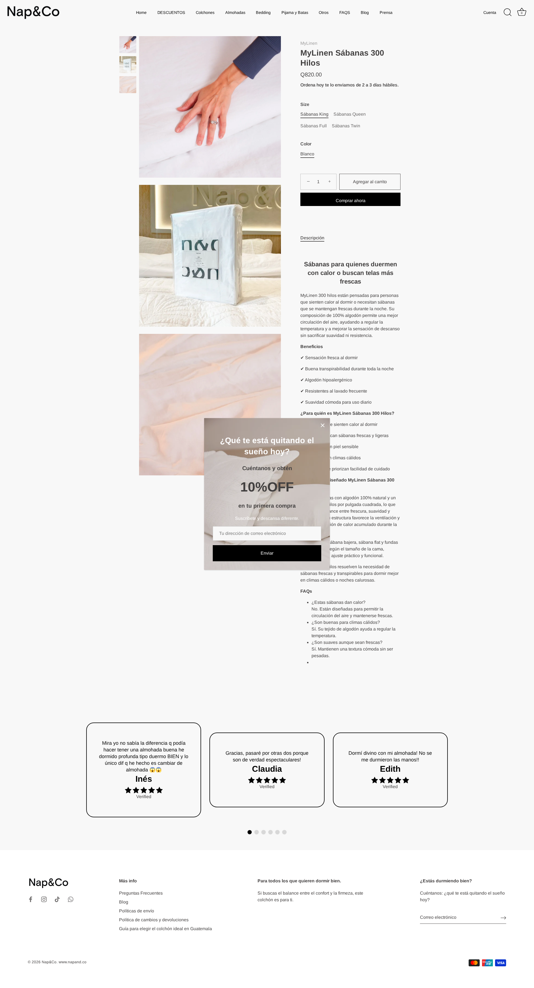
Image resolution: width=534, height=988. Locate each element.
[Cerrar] (323, 425)
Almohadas (235, 12)
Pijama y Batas (294, 12)
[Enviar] (503, 917)
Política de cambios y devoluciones (154, 919)
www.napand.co (72, 962)
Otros (323, 12)
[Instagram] (44, 899)
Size (304, 104)
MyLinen (308, 43)
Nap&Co (49, 962)
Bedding (263, 12)
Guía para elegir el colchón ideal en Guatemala (165, 928)
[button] (250, 832)
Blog (365, 12)
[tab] (315, 238)
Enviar (267, 553)
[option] (128, 46)
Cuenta (489, 12)
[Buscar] (507, 12)
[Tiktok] (57, 899)
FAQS (344, 12)
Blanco (307, 154)
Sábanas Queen (349, 114)
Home (141, 12)
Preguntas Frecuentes (141, 893)
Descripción (312, 237)
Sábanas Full (313, 125)
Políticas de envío (136, 910)
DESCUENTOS (171, 12)
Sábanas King (314, 114)
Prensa (386, 12)
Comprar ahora (350, 200)
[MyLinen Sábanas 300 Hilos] (128, 44)
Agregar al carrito (370, 181)
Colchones (205, 12)
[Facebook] (30, 899)
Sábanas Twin (346, 125)
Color (306, 144)
